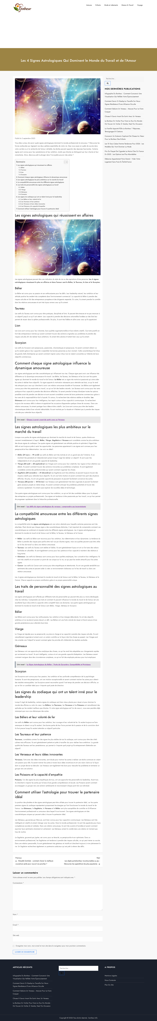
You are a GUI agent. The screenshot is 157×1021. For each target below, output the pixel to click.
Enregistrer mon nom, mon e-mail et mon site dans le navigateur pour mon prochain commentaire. (51, 946)
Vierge (23, 190)
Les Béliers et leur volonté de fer (31, 199)
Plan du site (109, 985)
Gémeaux (24, 192)
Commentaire (18, 883)
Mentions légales (111, 975)
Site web (16, 935)
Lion (22, 172)
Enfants (98, 5)
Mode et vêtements (111, 5)
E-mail (16, 925)
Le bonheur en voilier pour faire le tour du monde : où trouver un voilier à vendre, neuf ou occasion (124, 122)
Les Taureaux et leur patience (30, 202)
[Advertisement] (78, 32)
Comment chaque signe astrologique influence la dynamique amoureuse (42, 177)
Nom (15, 914)
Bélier (22, 168)
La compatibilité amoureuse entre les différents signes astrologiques (41, 182)
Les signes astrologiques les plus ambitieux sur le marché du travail (40, 180)
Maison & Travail (127, 5)
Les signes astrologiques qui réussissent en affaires (35, 165)
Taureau (23, 170)
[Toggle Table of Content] (64, 162)
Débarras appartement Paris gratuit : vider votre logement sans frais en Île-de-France (122, 160)
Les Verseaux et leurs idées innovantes (33, 204)
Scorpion (24, 175)
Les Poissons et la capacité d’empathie (33, 206)
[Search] (108, 83)
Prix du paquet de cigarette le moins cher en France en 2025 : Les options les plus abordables (124, 153)
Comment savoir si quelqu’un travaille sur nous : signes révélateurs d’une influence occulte (123, 102)
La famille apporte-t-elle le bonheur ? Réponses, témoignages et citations (122, 130)
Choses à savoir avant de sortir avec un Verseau (123, 116)
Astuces (89, 5)
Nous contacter (110, 980)
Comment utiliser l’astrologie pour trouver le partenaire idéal (38, 209)
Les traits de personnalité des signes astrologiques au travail (38, 185)
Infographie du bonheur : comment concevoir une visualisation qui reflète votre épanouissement (123, 95)
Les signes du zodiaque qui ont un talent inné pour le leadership (40, 197)
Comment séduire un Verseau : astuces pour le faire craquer (124, 110)
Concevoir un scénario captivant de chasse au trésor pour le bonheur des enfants (124, 137)
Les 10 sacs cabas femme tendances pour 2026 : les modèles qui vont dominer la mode (124, 145)
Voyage (140, 5)
